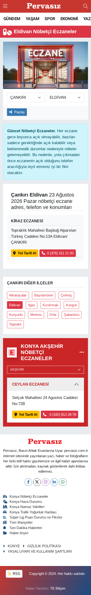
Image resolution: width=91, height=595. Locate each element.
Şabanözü (71, 315)
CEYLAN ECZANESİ (30, 384)
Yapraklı (15, 324)
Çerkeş (66, 295)
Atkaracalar (18, 295)
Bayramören (43, 295)
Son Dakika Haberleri (26, 528)
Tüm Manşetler (21, 522)
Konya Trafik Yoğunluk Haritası (33, 512)
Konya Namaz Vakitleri (27, 507)
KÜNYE (14, 546)
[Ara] (85, 6)
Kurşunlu (16, 315)
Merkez (36, 315)
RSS (16, 574)
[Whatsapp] (63, 482)
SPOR (50, 18)
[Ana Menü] (5, 6)
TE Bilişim (58, 588)
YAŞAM (32, 18)
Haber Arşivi (19, 533)
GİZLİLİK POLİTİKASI (44, 546)
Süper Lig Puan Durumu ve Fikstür (36, 517)
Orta (52, 315)
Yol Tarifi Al (27, 253)
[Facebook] (28, 482)
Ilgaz (31, 305)
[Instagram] (45, 482)
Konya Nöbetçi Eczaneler (29, 496)
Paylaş (19, 112)
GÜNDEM (12, 18)
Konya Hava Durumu (26, 502)
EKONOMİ (69, 18)
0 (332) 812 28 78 (62, 414)
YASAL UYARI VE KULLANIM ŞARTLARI (40, 551)
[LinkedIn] (54, 482)
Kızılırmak (50, 305)
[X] (37, 482)
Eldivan (14, 305)
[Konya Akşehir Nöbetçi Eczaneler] (82, 352)
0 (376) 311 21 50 (60, 253)
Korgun (71, 305)
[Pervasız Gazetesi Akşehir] (44, 6)
